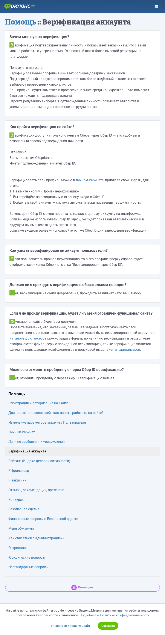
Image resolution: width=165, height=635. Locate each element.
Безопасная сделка (24, 509)
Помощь (20, 22)
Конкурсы (16, 500)
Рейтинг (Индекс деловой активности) (39, 461)
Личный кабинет (21, 432)
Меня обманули (21, 528)
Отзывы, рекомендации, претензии (36, 490)
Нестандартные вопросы (28, 567)
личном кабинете (90, 180)
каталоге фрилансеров (27, 338)
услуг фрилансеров (124, 349)
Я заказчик (17, 480)
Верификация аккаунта (27, 451)
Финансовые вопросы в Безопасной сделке (43, 519)
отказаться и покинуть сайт (70, 625)
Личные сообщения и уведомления (36, 442)
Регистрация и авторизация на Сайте (38, 403)
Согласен (108, 625)
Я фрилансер (18, 471)
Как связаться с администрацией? (36, 538)
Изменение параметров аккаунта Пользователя (47, 422)
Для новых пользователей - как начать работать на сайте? (55, 413)
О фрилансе (17, 548)
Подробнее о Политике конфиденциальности (114, 615)
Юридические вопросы (26, 557)
